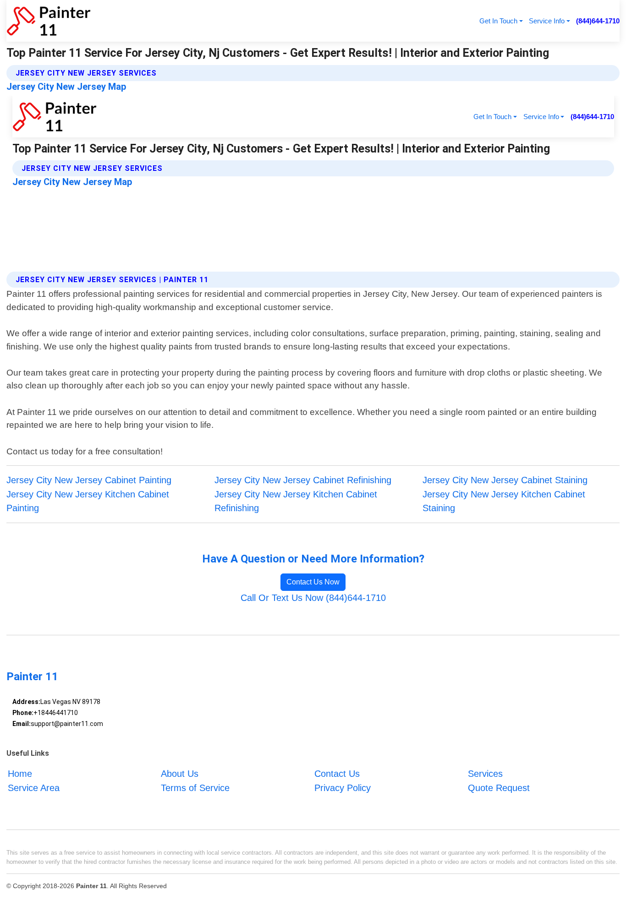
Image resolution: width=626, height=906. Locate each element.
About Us (179, 774)
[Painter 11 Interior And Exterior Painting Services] (48, 21)
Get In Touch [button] (498, 21)
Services (485, 774)
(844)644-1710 (598, 21)
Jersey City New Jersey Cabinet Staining (505, 480)
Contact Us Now (313, 582)
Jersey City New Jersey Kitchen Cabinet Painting (87, 501)
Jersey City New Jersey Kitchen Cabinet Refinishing (295, 501)
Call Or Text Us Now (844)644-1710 (313, 598)
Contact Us (337, 774)
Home (20, 774)
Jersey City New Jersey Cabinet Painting (88, 480)
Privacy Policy (342, 788)
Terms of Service (195, 788)
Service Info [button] (547, 21)
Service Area (34, 788)
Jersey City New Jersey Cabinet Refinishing (302, 480)
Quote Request (499, 788)
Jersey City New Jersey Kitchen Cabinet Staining (504, 501)
